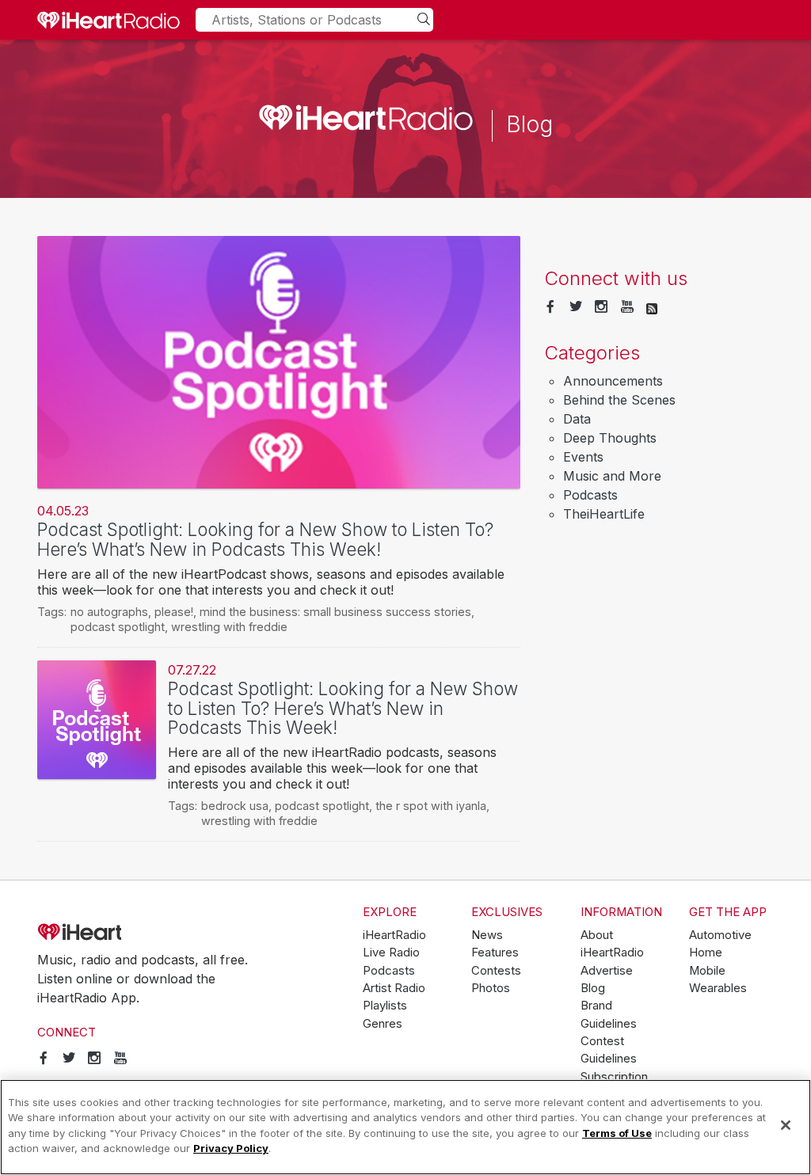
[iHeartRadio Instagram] (601, 307)
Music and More (612, 476)
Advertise (607, 971)
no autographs (109, 611)
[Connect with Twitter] (575, 307)
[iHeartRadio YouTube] (627, 307)
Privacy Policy (230, 1148)
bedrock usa (234, 805)
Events (583, 457)
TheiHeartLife (604, 514)
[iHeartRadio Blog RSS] (651, 307)
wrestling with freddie (229, 626)
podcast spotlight (117, 626)
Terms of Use (617, 1133)
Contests (496, 971)
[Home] (108, 20)
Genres (382, 1024)
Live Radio (391, 952)
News (487, 935)
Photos (490, 988)
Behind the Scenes (619, 400)
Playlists (385, 1005)
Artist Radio (394, 988)
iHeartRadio (124, 932)
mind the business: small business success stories (335, 611)
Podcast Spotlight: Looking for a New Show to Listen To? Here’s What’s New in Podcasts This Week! (265, 539)
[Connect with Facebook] (550, 307)
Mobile (707, 971)
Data (577, 419)
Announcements (613, 381)
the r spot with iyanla (430, 805)
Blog (593, 988)
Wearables (718, 988)
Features (495, 952)
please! (173, 611)
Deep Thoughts (610, 438)
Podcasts (590, 495)
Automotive (720, 935)
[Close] (785, 1125)
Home (705, 952)
